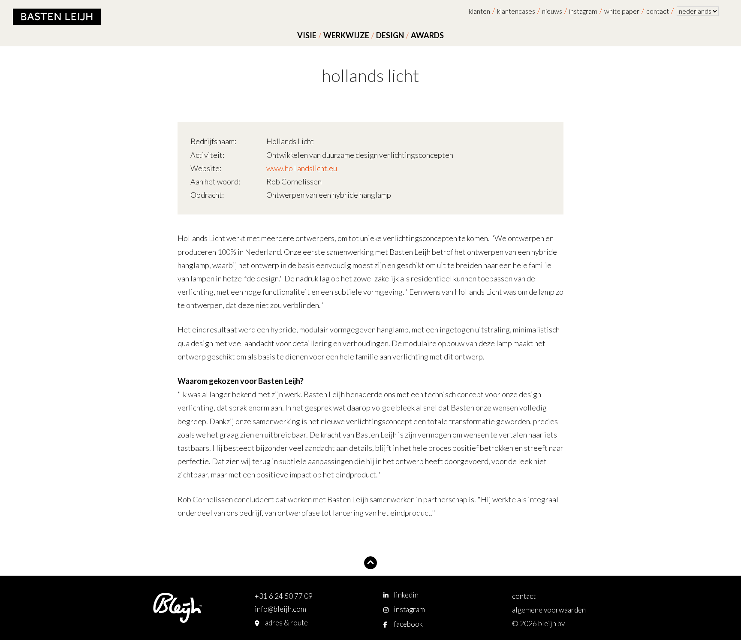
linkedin (406, 594)
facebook (408, 623)
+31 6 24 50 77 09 (284, 596)
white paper (621, 11)
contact (657, 11)
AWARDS (427, 35)
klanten (479, 11)
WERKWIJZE (346, 35)
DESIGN (390, 35)
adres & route (286, 622)
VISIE (306, 35)
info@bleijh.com (280, 608)
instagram (583, 11)
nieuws (552, 11)
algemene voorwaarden (549, 609)
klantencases (516, 11)
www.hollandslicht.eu (301, 168)
